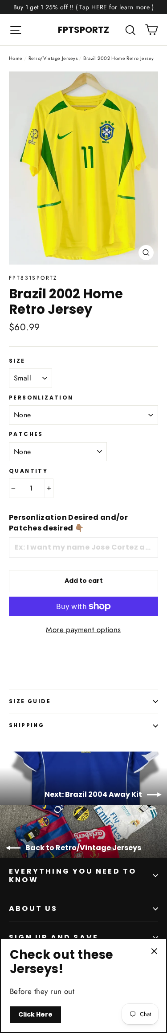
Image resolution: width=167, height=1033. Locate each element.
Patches (26, 434)
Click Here (35, 1014)
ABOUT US (33, 908)
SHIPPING (26, 725)
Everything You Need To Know (72, 875)
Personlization (41, 398)
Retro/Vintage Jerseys (53, 58)
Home (16, 58)
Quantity (28, 471)
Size (17, 361)
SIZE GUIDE (30, 701)
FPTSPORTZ (83, 29)
